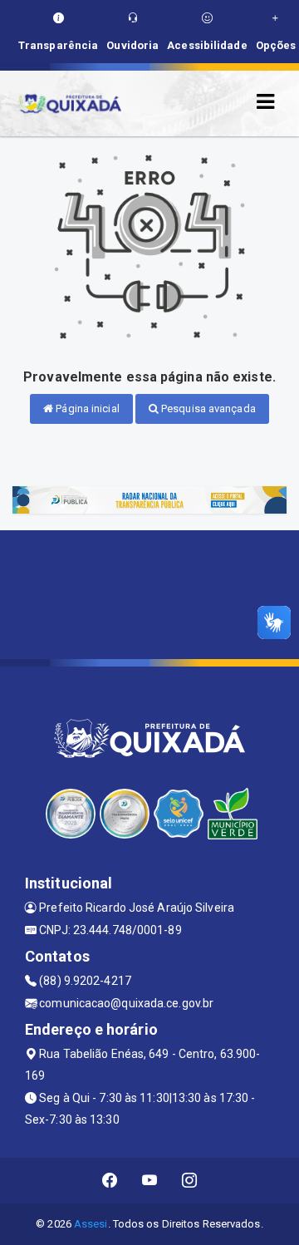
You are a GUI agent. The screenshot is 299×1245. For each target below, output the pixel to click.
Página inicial (86, 408)
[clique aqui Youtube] (149, 1180)
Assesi (91, 1224)
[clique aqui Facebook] (110, 1180)
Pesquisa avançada (207, 408)
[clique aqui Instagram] (189, 1180)
